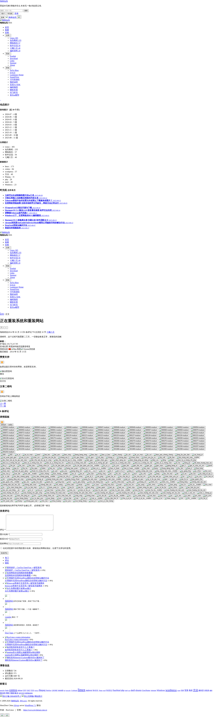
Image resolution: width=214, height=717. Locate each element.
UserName (146, 690)
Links (12, 61)
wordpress (171, 690)
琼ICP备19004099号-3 (11, 696)
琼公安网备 (29, 696)
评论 (2, 530)
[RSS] (0, 99)
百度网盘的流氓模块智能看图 (18, 575)
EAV (24, 690)
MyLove (23, 701)
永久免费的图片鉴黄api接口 (17, 591)
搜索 (26, 11)
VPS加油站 (15, 79)
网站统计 (38, 696)
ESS (32, 690)
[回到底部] (7, 715)
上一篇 (3, 403)
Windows (161, 690)
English (13, 56)
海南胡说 (9, 601)
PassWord (116, 690)
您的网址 (4, 543)
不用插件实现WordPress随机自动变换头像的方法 (26, 581)
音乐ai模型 (14, 95)
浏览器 (206, 690)
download (14, 58)
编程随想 (14, 87)
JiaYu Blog (14, 70)
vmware (153, 690)
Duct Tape (9, 633)
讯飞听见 (14, 92)
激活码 (3, 693)
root (126, 690)
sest (129, 690)
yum (178, 690)
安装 (186, 690)
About (12, 65)
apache (2, 690)
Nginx (101, 690)
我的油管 (14, 82)
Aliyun (16, 705)
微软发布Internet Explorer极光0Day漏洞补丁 (23, 660)
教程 (191, 690)
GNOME (55, 690)
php (122, 690)
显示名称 (4, 534)
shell (133, 690)
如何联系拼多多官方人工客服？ (19, 650)
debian (20, 690)
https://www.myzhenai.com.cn (35, 710)
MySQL (95, 690)
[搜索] (19, 17)
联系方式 (4, 539)
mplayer (89, 690)
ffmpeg (42, 690)
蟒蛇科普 (14, 90)
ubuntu (138, 690)
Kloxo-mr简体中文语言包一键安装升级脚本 (23, 586)
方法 (195, 690)
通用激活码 (29, 693)
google (60, 690)
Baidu (7, 690)
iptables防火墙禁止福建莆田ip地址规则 (21, 655)
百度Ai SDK (15, 85)
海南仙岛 (4, 1)
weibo (10, 425)
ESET (28, 690)
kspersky (68, 690)
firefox (48, 690)
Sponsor (13, 63)
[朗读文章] (4, 327)
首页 (2, 314)
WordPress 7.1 (30, 705)
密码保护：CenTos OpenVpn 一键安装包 (22, 570)
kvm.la (12, 73)
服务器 (201, 690)
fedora (36, 690)
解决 (16, 693)
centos (13, 690)
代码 (182, 690)
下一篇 (3, 406)
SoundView (14, 77)
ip (64, 690)
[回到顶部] (2, 715)
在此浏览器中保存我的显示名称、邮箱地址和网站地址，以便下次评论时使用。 (37, 548)
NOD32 (109, 690)
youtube (8, 617)
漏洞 (211, 690)
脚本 (8, 693)
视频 (12, 693)
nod (104, 690)
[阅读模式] (7, 327)
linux (81, 690)
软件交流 (22, 693)
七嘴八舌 (50, 332)
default (3, 425)
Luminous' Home (17, 75)
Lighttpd (74, 690)
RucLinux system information (16, 639)
